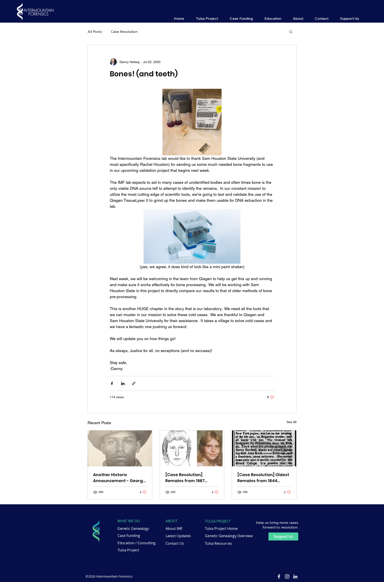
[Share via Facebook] (112, 383)
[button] (207, 18)
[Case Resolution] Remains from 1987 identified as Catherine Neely (189, 478)
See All (291, 422)
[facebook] (279, 576)
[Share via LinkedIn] (123, 383)
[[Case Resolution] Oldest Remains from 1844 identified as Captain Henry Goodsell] (264, 448)
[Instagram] (287, 576)
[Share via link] (134, 383)
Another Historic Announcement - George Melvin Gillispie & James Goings (119, 478)
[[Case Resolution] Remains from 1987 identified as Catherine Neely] (192, 448)
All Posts (95, 31)
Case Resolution (124, 31)
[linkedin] (295, 576)
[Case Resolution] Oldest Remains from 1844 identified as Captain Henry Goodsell (263, 478)
